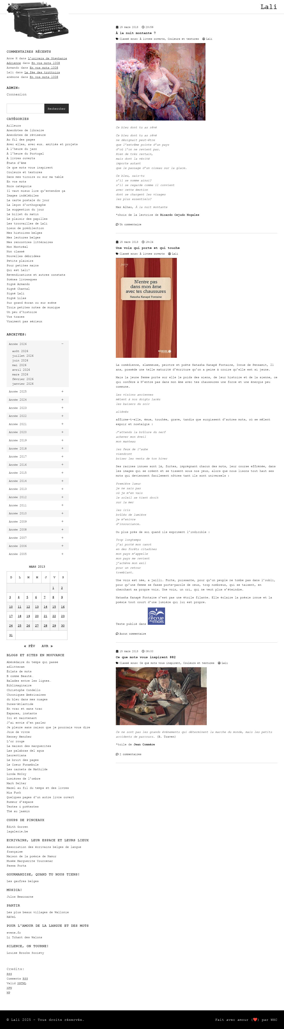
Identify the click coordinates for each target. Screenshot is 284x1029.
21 (45, 616)
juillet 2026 (23, 356)
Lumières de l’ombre (23, 778)
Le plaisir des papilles (27, 219)
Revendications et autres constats (36, 275)
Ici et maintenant (22, 718)
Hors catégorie (19, 186)
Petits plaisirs (20, 261)
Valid (16, 983)
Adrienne (14, 63)
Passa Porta (16, 865)
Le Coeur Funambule (23, 764)
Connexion (17, 94)
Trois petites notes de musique (33, 307)
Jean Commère (144, 744)
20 (37, 616)
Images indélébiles (23, 195)
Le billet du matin (23, 214)
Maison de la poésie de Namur (31, 856)
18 (19, 616)
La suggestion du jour (25, 209)
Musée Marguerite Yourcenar (30, 861)
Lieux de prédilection (25, 228)
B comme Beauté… (20, 676)
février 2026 (23, 379)
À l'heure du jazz (22, 149)
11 (19, 607)
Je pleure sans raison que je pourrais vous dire (48, 727)
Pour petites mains (23, 265)
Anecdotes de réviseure (26, 135)
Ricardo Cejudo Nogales (179, 215)
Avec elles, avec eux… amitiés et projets (42, 144)
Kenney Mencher (19, 736)
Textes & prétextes (23, 806)
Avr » (47, 646)
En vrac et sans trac (24, 708)
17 (11, 616)
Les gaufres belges (23, 881)
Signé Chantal (18, 289)
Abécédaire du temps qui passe (32, 662)
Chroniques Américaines (26, 695)
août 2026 (20, 351)
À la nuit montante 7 (136, 33)
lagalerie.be (17, 831)
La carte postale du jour (28, 200)
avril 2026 (21, 370)
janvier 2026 (23, 384)
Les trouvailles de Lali (27, 223)
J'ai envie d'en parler (26, 722)
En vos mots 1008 (46, 63)
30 (63, 625)
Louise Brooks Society (25, 953)
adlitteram (15, 667)
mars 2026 (20, 374)
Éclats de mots (19, 671)
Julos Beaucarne (20, 896)
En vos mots (16, 181)
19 (28, 616)
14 (45, 607)
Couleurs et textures (24, 172)
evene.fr (14, 932)
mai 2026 (19, 365)
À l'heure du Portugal (25, 153)
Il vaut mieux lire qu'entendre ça (36, 191)
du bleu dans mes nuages (27, 699)
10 (11, 607)
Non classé (15, 251)
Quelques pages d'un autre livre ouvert (40, 797)
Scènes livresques (22, 279)
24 (11, 625)
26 (28, 625)
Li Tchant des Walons (24, 937)
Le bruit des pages (23, 760)
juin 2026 (20, 360)
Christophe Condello (23, 690)
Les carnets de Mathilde (27, 769)
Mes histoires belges (24, 233)
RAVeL (11, 917)
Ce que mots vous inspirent (30, 167)
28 (45, 625)
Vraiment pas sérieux (24, 321)
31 (11, 635)
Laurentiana (16, 755)
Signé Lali (15, 293)
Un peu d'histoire (22, 312)
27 (37, 625)
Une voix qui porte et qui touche (148, 248)
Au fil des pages (21, 139)
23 (63, 616)
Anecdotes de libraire (25, 130)
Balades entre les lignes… (29, 681)
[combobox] (25, 108)
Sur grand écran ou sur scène (31, 303)
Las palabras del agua (25, 750)
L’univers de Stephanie (47, 58)
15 (54, 607)
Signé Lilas (16, 298)
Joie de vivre (18, 732)
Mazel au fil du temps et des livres (38, 788)
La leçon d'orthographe (26, 205)
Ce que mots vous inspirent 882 (146, 657)
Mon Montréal (17, 247)
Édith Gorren (17, 827)
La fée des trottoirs (42, 72)
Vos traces (15, 317)
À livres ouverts (21, 158)
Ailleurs (14, 125)
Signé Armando (18, 284)
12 (28, 607)
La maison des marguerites (29, 746)
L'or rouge (15, 741)
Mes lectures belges (23, 237)
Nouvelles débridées (23, 256)
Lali (268, 7)
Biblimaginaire (19, 685)
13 (37, 607)
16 (63, 607)
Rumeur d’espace (20, 802)
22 (54, 616)
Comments (17, 978)
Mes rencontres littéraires (30, 242)
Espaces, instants (22, 713)
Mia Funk (14, 792)
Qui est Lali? (18, 270)
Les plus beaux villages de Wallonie (38, 912)
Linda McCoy (16, 774)
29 (54, 625)
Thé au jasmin (18, 811)
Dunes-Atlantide (20, 704)
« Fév (29, 646)
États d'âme (16, 163)
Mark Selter (16, 783)
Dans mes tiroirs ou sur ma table (35, 177)
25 (19, 625)
